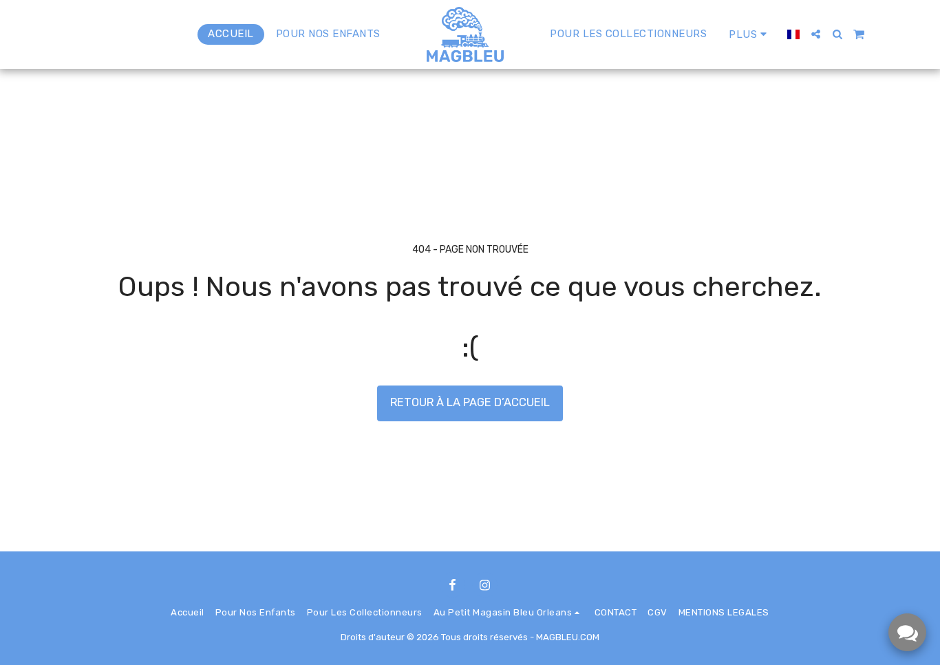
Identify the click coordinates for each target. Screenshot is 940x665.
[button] (816, 34)
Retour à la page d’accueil (470, 402)
